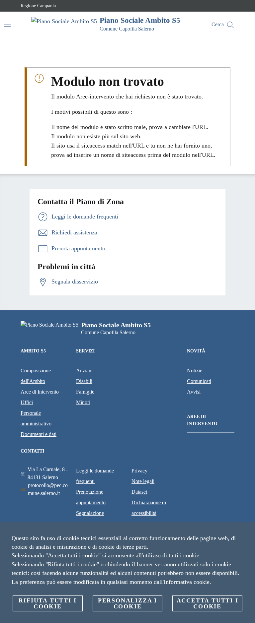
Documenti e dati (38, 434)
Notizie (194, 370)
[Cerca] (230, 25)
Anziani (84, 370)
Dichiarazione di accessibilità (148, 508)
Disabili (84, 381)
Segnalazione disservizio (90, 518)
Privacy (139, 470)
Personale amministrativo (36, 418)
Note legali (142, 481)
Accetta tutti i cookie (207, 603)
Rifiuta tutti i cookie (47, 603)
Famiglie (85, 392)
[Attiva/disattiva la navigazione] (7, 24)
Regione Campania (38, 5)
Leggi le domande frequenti (95, 476)
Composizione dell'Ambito (36, 376)
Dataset (139, 492)
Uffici (27, 402)
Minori (83, 402)
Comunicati (199, 381)
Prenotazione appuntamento (91, 497)
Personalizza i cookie (127, 603)
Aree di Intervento (40, 392)
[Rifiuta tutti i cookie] (247, 532)
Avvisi (194, 392)
